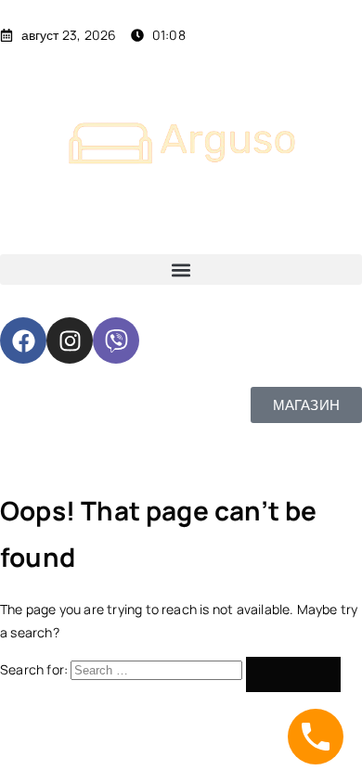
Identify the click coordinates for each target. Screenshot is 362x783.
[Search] (293, 674)
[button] (181, 269)
